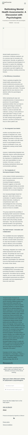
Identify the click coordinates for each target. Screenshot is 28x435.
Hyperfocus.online (9, 267)
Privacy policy (6, 422)
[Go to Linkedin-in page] (14, 418)
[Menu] (25, 3)
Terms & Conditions (7, 424)
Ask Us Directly (7, 407)
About (4, 410)
